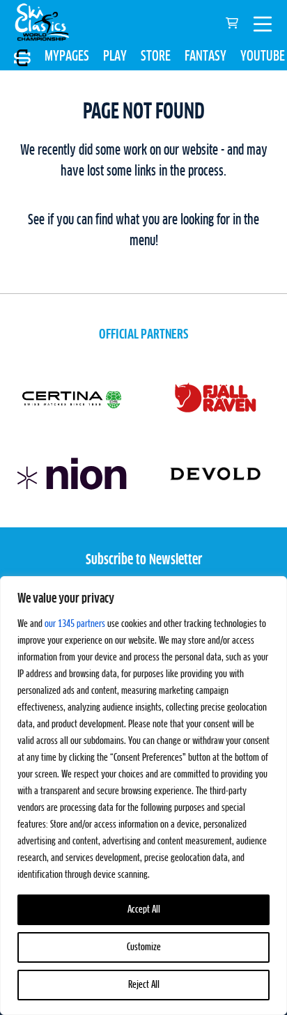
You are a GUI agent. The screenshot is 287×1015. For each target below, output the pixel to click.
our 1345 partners (75, 624)
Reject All (144, 985)
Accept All (143, 910)
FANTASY (205, 56)
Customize (144, 947)
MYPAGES (67, 56)
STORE (156, 56)
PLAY (115, 56)
